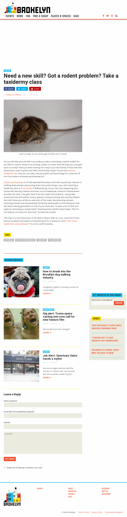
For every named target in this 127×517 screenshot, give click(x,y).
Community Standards (114, 512)
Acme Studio (26, 188)
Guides (96, 318)
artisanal (9, 240)
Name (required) (10, 401)
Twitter (105, 491)
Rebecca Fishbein (13, 94)
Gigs (76, 16)
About (70, 488)
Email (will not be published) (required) (19, 411)
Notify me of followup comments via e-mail (24, 467)
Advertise (72, 491)
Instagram (106, 494)
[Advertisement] (63, 45)
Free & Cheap (40, 16)
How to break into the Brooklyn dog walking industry (57, 274)
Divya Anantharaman (13, 182)
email (36, 88)
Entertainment (48, 310)
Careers (7, 71)
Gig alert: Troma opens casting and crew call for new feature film (59, 316)
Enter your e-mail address (102, 300)
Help (70, 497)
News (20, 16)
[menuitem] (9, 16)
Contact (71, 494)
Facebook (105, 488)
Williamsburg (54, 240)
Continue (46, 293)
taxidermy (41, 240)
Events (10, 16)
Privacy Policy (96, 512)
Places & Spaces (61, 16)
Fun (28, 16)
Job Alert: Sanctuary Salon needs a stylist (60, 357)
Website (7, 422)
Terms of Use (83, 512)
